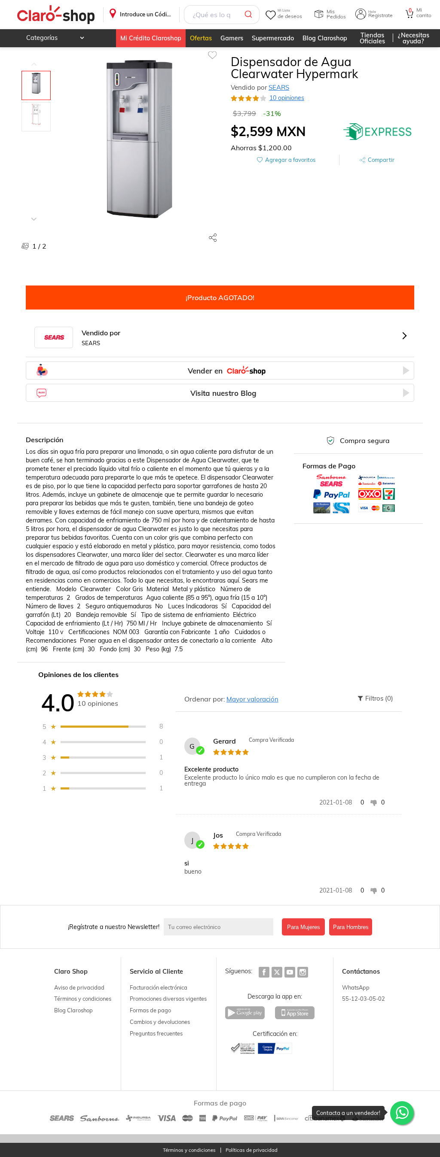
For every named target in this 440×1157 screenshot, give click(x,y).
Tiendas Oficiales (372, 38)
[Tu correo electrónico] (221, 926)
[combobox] (222, 14)
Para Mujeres (303, 927)
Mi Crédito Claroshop (150, 38)
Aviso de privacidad (79, 987)
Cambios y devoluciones (160, 1021)
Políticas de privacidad (252, 1150)
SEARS (279, 87)
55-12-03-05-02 (363, 998)
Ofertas (201, 38)
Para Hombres (351, 927)
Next (34, 212)
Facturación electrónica (158, 987)
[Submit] (250, 15)
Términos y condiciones (82, 998)
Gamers (231, 38)
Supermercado (273, 38)
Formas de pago (150, 1010)
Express (377, 131)
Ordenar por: (204, 698)
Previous (34, 58)
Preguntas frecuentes (156, 1033)
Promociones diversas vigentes (168, 998)
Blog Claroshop (324, 38)
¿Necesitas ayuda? (413, 38)
